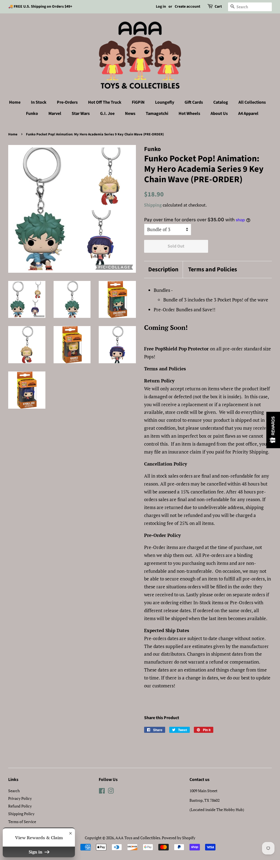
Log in (161, 6)
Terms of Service (22, 821)
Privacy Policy (20, 798)
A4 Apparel (248, 114)
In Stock (38, 102)
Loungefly (164, 102)
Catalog (220, 102)
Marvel (54, 114)
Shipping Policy (21, 813)
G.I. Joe (107, 114)
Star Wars (81, 114)
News (130, 114)
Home (15, 102)
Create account (187, 6)
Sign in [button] (36, 852)
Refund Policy (20, 806)
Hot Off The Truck (104, 102)
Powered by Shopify (178, 837)
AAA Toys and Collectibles (137, 837)
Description (163, 269)
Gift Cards (194, 102)
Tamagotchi (157, 114)
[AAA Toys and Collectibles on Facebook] (102, 791)
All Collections (252, 102)
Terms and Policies (212, 269)
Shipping (153, 205)
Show (273, 430)
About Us (219, 114)
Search (14, 790)
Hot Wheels (189, 114)
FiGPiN (138, 102)
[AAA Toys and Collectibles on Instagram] (111, 791)
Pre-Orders (67, 102)
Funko (32, 114)
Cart (218, 6)
